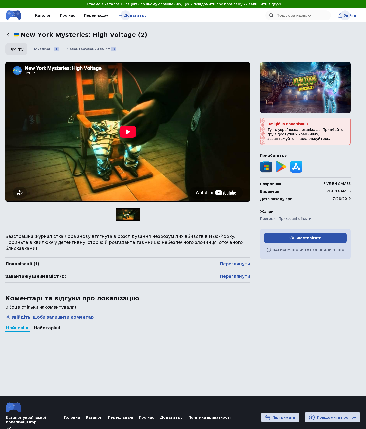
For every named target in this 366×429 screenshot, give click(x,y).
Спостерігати (308, 238)
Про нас (67, 15)
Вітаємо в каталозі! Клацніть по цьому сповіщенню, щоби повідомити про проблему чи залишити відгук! (183, 4)
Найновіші (18, 327)
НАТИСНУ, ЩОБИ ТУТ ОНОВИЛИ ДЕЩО (308, 250)
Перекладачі (96, 15)
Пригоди (268, 219)
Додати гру (135, 15)
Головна (72, 417)
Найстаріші (47, 327)
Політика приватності (209, 417)
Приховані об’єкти (295, 219)
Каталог (43, 15)
